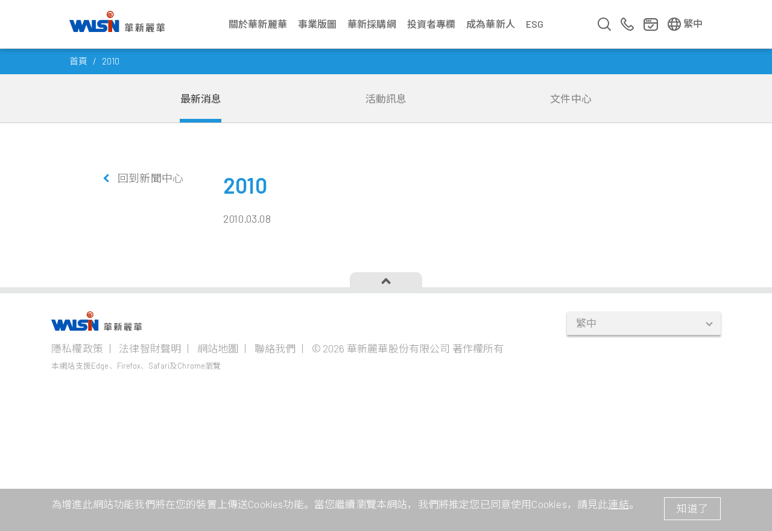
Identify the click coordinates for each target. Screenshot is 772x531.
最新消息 (201, 98)
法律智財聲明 (150, 348)
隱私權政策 (77, 348)
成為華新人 (490, 24)
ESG (535, 24)
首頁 (78, 61)
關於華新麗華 (258, 24)
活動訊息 (386, 98)
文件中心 (571, 98)
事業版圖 (317, 24)
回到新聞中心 (150, 178)
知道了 (692, 508)
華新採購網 (371, 24)
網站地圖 (218, 348)
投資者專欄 (431, 24)
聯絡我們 (275, 348)
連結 (618, 504)
